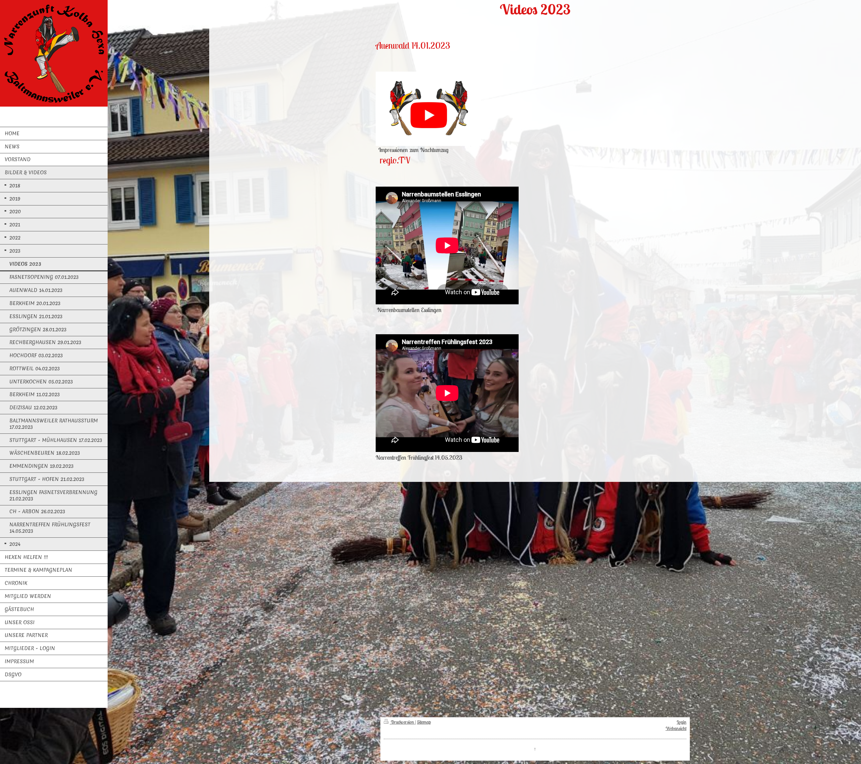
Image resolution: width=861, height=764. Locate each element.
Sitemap (424, 722)
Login (681, 722)
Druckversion (402, 722)
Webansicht (676, 728)
